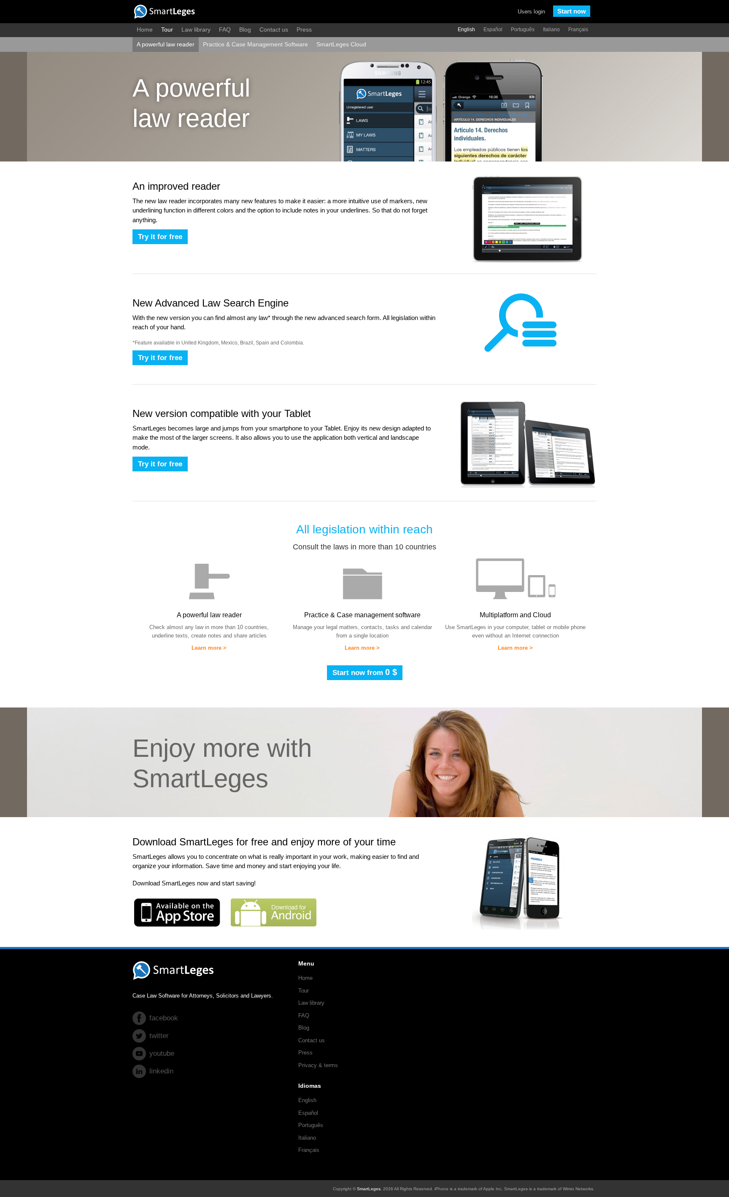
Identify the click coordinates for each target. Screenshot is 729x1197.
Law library (196, 29)
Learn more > (209, 648)
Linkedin (161, 1071)
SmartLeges (369, 1188)
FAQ (225, 29)
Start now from (364, 672)
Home (145, 29)
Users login (531, 11)
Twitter (159, 1036)
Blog (245, 29)
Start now (571, 11)
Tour (167, 29)
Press (304, 29)
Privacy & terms (318, 1065)
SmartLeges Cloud (341, 44)
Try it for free (160, 237)
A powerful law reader (165, 44)
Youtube (161, 1053)
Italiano (551, 29)
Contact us (273, 29)
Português (523, 29)
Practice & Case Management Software (255, 44)
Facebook (163, 1018)
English (466, 29)
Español (492, 29)
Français (578, 29)
